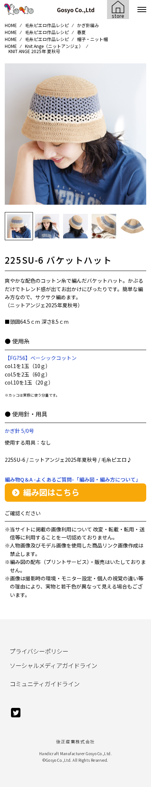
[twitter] (16, 716)
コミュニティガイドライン (45, 683)
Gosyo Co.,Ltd (58, 760)
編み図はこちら (51, 492)
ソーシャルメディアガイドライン (53, 665)
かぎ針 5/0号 (19, 430)
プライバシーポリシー (39, 651)
